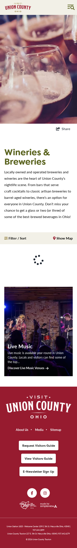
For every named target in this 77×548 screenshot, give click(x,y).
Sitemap (55, 429)
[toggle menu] (71, 6)
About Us (22, 429)
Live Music (20, 346)
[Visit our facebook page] (32, 493)
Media (39, 429)
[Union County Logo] (18, 7)
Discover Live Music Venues (26, 368)
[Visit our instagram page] (45, 493)
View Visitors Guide (38, 458)
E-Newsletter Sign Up (38, 471)
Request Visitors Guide (38, 445)
